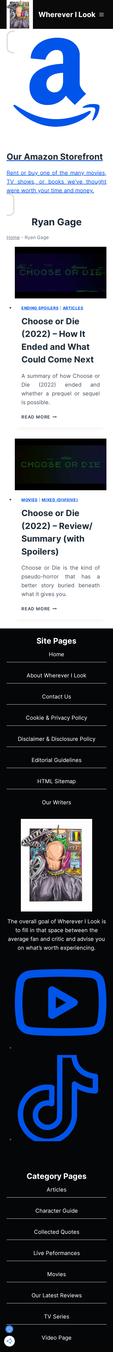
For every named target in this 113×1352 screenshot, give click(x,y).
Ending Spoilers (40, 308)
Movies (29, 499)
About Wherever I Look (56, 675)
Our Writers (56, 802)
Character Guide (56, 1210)
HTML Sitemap (56, 781)
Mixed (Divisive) (60, 499)
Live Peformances (56, 1253)
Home (13, 237)
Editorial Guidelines (56, 760)
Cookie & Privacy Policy (56, 717)
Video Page (57, 1337)
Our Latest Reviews (57, 1295)
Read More (39, 417)
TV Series (56, 1316)
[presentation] (60, 272)
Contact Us (56, 696)
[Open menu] (101, 14)
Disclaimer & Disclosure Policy (56, 739)
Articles (73, 308)
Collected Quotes (56, 1232)
